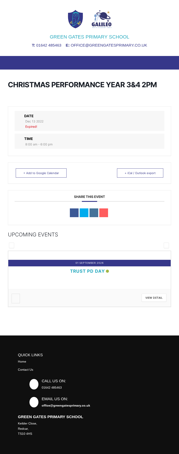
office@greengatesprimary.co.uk (106, 45)
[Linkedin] (94, 212)
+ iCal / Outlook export (140, 173)
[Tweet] (84, 212)
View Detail (29, 297)
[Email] (103, 212)
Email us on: (55, 399)
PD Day (125, 271)
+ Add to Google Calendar (41, 173)
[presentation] (11, 245)
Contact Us (25, 369)
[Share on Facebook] (74, 212)
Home (22, 361)
